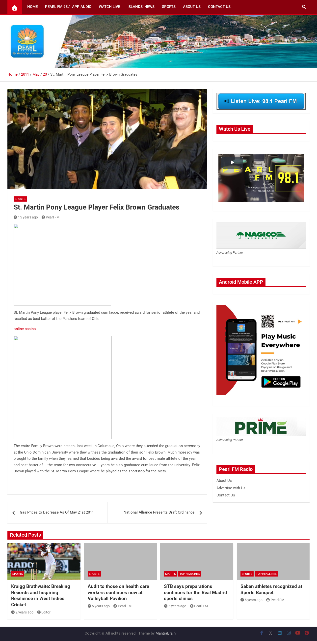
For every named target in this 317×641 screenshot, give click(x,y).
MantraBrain (166, 633)
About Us (192, 6)
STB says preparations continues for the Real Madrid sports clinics (195, 592)
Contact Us (219, 6)
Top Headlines (190, 574)
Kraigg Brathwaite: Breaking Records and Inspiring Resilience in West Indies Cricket (40, 595)
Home (32, 6)
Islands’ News (141, 6)
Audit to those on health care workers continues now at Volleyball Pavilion (118, 592)
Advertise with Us (230, 488)
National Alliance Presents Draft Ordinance (159, 512)
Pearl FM (52, 217)
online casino (25, 329)
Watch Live (109, 6)
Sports (169, 6)
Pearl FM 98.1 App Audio (68, 6)
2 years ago (24, 612)
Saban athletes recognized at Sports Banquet (271, 589)
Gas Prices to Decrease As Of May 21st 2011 (57, 512)
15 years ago (28, 217)
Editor (46, 612)
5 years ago (101, 606)
